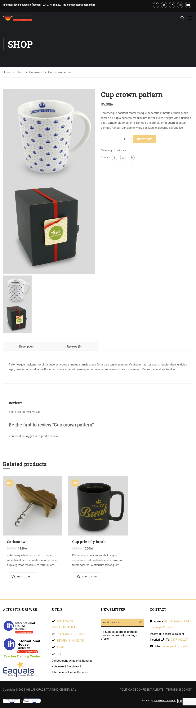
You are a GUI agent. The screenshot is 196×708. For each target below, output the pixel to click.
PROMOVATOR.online (165, 700)
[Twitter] (123, 157)
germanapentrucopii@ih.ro (81, 4)
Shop (20, 72)
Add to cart (144, 139)
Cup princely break (89, 541)
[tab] (27, 347)
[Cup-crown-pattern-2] (49, 227)
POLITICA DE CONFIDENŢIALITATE (141, 689)
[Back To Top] (188, 701)
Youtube (188, 5)
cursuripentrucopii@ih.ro (177, 646)
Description (26, 346)
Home (7, 72)
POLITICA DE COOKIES (71, 634)
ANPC (60, 647)
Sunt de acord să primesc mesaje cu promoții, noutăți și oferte (119, 635)
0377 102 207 (54, 4)
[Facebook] (114, 157)
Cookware (35, 72)
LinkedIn (172, 5)
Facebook (156, 5)
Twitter (164, 5)
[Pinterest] (132, 157)
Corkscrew (16, 541)
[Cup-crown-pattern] (49, 135)
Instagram (180, 5)
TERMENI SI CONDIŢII (70, 640)
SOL (59, 654)
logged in (31, 436)
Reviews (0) (74, 346)
